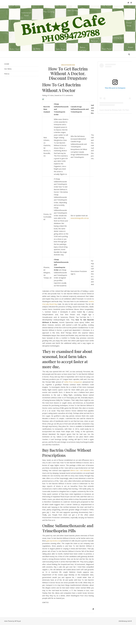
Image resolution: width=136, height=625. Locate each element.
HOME (6, 64)
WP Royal (18, 621)
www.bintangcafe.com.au (80, 218)
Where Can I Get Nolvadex (80, 470)
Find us (6, 74)
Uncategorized (68, 65)
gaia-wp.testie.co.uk (53, 541)
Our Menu (7, 69)
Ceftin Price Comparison (73, 382)
